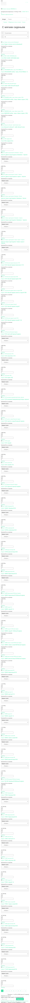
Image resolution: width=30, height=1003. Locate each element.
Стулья (23, 22)
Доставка (15, 1001)
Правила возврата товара (7, 1001)
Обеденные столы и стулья (14, 22)
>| (25, 990)
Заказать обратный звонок (7, 14)
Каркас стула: (5, 159)
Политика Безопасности (22, 1001)
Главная (5, 22)
